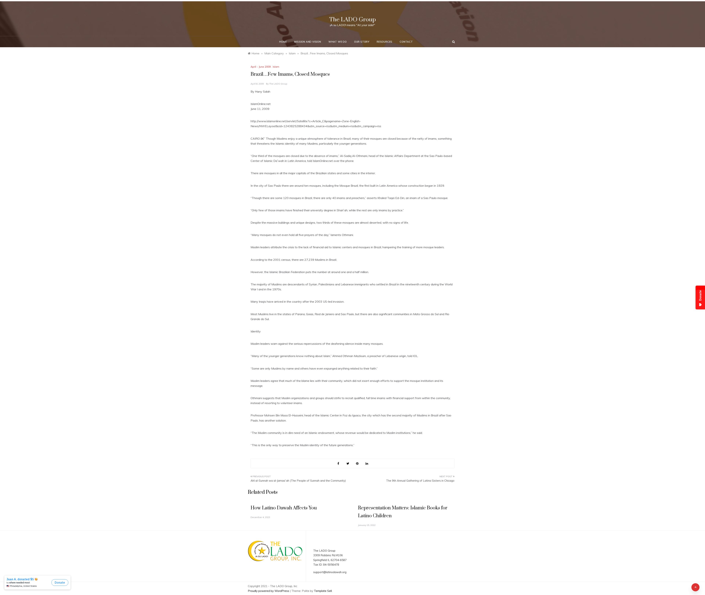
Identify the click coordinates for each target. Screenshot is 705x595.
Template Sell (323, 591)
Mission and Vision (307, 41)
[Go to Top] (695, 587)
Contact (406, 41)
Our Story (361, 41)
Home (283, 41)
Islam (276, 66)
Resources (384, 41)
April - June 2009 (261, 66)
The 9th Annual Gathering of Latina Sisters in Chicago (420, 480)
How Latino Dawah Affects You (284, 508)
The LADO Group (352, 19)
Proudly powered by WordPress (269, 591)
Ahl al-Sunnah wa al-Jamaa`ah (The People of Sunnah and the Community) (298, 480)
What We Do (337, 41)
